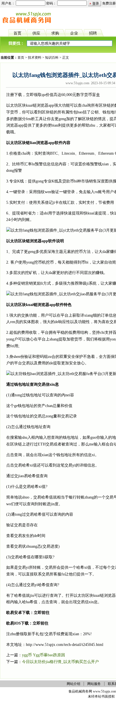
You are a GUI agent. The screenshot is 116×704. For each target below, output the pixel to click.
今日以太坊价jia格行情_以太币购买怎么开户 (60, 662)
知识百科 (52, 58)
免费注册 (109, 3)
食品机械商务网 (80, 691)
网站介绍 (73, 684)
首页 (20, 58)
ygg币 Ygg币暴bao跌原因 (43, 655)
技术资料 (34, 58)
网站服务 (94, 684)
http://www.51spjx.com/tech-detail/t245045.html (64, 645)
